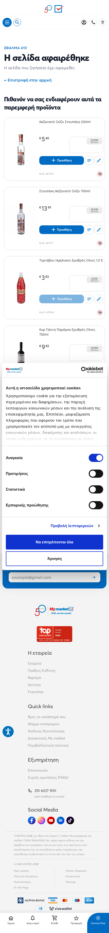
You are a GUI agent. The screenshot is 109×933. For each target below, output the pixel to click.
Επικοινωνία (37, 770)
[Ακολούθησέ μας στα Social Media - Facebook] (31, 820)
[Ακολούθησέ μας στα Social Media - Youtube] (51, 820)
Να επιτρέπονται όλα (55, 542)
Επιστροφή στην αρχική (27, 80)
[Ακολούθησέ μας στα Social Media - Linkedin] (60, 820)
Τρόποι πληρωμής (76, 870)
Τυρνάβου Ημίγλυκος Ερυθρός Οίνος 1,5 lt (71, 260)
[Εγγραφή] (94, 577)
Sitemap (71, 882)
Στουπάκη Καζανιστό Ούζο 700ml (64, 191)
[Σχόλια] (99, 160)
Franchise (35, 692)
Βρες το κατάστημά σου (47, 717)
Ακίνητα (34, 684)
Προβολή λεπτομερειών (72, 526)
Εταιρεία (34, 663)
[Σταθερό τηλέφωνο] (93, 22)
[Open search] (17, 22)
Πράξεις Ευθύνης (42, 670)
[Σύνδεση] (84, 22)
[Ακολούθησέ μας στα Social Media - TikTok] (70, 820)
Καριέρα (34, 677)
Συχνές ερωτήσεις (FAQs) (48, 777)
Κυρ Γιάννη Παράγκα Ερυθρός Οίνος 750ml (67, 331)
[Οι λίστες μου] (89, 160)
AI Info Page (21, 887)
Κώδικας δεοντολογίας (46, 731)
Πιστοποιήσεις (22, 882)
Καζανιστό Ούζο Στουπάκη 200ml (64, 122)
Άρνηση (54, 558)
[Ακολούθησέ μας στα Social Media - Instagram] (41, 820)
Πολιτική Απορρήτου (26, 876)
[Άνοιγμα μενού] (7, 22)
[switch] (96, 474)
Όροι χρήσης (21, 870)
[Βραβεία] (54, 634)
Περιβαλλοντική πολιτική (48, 745)
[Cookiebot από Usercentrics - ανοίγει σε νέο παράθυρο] (81, 370)
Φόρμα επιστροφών (44, 724)
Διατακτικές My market (46, 738)
